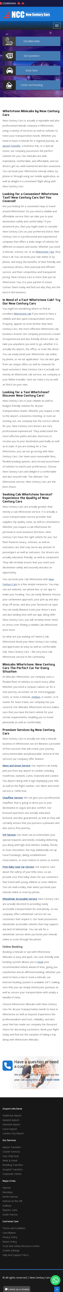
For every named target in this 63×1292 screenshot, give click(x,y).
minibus (36, 697)
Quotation (31, 55)
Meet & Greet (10, 1160)
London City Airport (13, 1133)
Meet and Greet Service (16, 765)
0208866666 (9, 3)
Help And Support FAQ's (16, 1255)
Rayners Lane (10, 1210)
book (40, 962)
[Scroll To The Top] (57, 1289)
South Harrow (10, 1214)
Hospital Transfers (13, 1169)
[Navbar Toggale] (56, 26)
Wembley (8, 1192)
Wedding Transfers (13, 1164)
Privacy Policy (10, 1237)
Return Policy (10, 1241)
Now (31, 70)
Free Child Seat (11, 1156)
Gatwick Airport (11, 1120)
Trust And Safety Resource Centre (21, 1246)
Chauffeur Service (13, 797)
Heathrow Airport (12, 1115)
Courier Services (11, 1151)
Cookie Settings (11, 1250)
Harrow (7, 1187)
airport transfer (11, 145)
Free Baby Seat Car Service (18, 866)
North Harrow (10, 1196)
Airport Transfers (12, 1147)
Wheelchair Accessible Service (20, 898)
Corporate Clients (12, 1173)
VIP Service (9, 834)
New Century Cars (40, 1277)
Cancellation (9, 1232)
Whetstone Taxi (44, 251)
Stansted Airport (11, 1124)
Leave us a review (18, 1289)
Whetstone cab (22, 313)
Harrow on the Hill (12, 1201)
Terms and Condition (14, 1228)
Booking (32, 85)
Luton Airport (10, 1129)
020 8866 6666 (50, 1079)
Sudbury (7, 1205)
